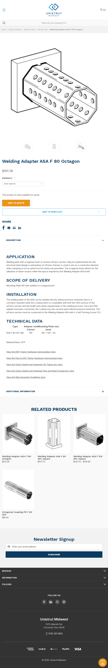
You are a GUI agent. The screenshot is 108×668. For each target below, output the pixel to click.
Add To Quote (16, 203)
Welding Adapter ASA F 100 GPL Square (87, 457)
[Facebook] (3, 228)
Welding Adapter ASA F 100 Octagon (16, 457)
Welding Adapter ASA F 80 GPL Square (52, 457)
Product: (7, 178)
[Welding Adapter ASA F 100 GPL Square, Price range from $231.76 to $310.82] (89, 433)
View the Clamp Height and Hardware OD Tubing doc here (34, 364)
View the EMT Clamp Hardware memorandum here (31, 352)
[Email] (8, 228)
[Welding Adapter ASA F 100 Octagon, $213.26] (18, 433)
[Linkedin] (19, 228)
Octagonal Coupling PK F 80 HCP (17, 513)
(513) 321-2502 (55, 633)
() (104, 10)
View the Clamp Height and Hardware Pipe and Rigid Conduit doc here (40, 371)
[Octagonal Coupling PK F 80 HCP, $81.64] (18, 489)
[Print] (14, 228)
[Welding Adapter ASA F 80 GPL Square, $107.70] (54, 433)
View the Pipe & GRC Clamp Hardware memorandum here (34, 358)
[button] (54, 240)
